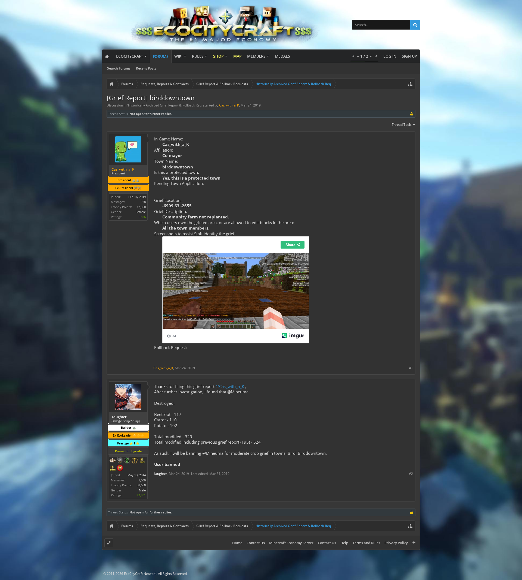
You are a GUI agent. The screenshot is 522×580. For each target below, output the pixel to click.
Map (237, 56)
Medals (282, 56)
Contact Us (256, 542)
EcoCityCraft (129, 56)
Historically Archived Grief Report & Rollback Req (164, 105)
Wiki (178, 56)
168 (143, 202)
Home (237, 542)
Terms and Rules (366, 542)
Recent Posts (146, 68)
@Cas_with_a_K (230, 386)
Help (344, 542)
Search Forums (118, 68)
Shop (218, 56)
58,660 (141, 485)
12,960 (141, 207)
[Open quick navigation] (410, 84)
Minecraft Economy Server (291, 542)
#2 (411, 474)
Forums (161, 56)
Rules (198, 56)
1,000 (142, 480)
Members (256, 56)
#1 (411, 368)
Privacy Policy (396, 542)
